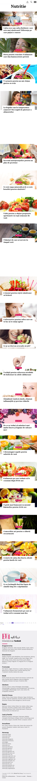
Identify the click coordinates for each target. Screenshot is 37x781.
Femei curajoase (22, 719)
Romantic (10, 648)
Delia (14, 660)
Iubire (31, 648)
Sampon (11, 670)
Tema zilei (23, 725)
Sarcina (4, 687)
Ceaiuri (9, 687)
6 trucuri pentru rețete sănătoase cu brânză (17, 294)
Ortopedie (5, 691)
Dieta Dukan (13, 697)
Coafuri (21, 669)
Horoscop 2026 (6, 734)
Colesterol (13, 688)
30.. (25, 623)
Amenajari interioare (18, 716)
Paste (9, 706)
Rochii (6, 669)
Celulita (20, 670)
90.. (1, 624)
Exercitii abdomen (12, 698)
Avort (18, 690)
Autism (30, 719)
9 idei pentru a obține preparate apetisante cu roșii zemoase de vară (17, 215)
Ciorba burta (5, 711)
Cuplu (27, 648)
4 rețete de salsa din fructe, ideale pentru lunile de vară (17, 559)
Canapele (5, 718)
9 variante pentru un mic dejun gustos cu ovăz (16, 82)
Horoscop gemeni (7, 748)
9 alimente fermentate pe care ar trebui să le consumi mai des (17, 612)
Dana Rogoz (25, 658)
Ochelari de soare (13, 681)
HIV (28, 690)
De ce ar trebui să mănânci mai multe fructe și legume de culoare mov (17, 427)
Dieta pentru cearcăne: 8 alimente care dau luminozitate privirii (17, 55)
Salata (23, 706)
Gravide (15, 719)
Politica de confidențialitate (8, 776)
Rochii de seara (10, 678)
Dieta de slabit (27, 698)
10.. (7, 623)
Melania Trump (6, 661)
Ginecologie (25, 687)
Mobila (27, 716)
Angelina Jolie (18, 658)
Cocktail (15, 707)
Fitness (8, 697)
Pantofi (7, 679)
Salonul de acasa (18, 672)
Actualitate (6, 724)
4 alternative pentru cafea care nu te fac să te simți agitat (17, 320)
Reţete (4, 704)
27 (20, 623)
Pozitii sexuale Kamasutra (25, 649)
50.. (29, 623)
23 (14, 623)
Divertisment (6, 655)
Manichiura (5, 670)
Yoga (24, 697)
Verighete (5, 681)
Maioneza (9, 709)
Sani (30, 669)
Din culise (5, 725)
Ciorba (13, 706)
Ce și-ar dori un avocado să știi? (16, 346)
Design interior (19, 718)
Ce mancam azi (14, 711)
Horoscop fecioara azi (8, 753)
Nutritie (18, 23)
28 (22, 623)
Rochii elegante (14, 679)
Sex (9, 649)
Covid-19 (26, 727)
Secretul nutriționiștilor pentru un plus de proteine (18, 161)
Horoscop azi (6, 737)
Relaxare (20, 697)
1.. (5, 623)
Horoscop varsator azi (8, 760)
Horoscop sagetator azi (8, 759)
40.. (27, 623)
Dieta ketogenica (17, 700)
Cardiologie (5, 690)
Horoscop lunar (6, 744)
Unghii (10, 669)
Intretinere (30, 697)
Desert (4, 709)
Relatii (23, 648)
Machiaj (26, 669)
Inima (13, 687)
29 (23, 623)
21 (10, 623)
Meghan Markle (6, 656)
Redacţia (29, 776)
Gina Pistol (20, 660)
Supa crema (21, 707)
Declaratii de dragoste (8, 651)
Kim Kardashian (25, 656)
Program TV (15, 661)
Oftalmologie (13, 690)
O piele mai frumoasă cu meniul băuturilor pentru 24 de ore (16, 506)
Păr (3, 669)
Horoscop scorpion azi (8, 757)
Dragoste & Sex (7, 646)
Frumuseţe (6, 667)
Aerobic (4, 698)
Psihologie (18, 687)
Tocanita (10, 707)
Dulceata (4, 707)
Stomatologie (6, 688)
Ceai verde (24, 690)
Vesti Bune (21, 727)
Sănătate (5, 685)
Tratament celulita (7, 672)
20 (9, 623)
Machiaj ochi (26, 670)
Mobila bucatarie (7, 716)
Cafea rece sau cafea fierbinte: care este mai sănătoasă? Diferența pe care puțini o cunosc (18, 30)
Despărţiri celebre (12, 727)
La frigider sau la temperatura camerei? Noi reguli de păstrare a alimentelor (17, 109)
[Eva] (5, 2)
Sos (20, 706)
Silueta (10, 700)
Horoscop (5, 732)
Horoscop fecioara (7, 747)
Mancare (4, 706)
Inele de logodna (24, 679)
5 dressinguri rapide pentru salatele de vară (15, 453)
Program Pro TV (23, 661)
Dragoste (4, 648)
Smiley (7, 660)
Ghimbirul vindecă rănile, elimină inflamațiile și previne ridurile (17, 400)
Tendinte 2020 (23, 681)
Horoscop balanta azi (8, 765)
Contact (4, 777)
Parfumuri (16, 669)
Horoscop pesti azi (7, 762)
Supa (31, 706)
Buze (16, 670)
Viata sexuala (17, 648)
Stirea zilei (16, 725)
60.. (31, 623)
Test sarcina (30, 688)
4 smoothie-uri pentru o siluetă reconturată (16, 532)
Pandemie (5, 728)
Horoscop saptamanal (8, 768)
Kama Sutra (14, 649)
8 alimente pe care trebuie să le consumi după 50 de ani (16, 479)
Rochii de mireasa (21, 678)
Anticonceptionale (21, 688)
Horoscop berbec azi (8, 767)
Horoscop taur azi (7, 754)
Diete (3, 697)
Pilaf (14, 709)
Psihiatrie (11, 691)
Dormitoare (11, 718)
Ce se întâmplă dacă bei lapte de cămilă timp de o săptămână (17, 585)
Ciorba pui (29, 709)
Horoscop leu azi (7, 764)
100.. (3, 624)
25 (17, 623)
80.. (35, 623)
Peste (17, 706)
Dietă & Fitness (7, 695)
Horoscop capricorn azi (8, 756)
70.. (33, 623)
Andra (11, 660)
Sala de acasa (26, 700)
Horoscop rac (6, 745)
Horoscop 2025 (6, 736)
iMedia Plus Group (18, 773)
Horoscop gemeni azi (8, 751)
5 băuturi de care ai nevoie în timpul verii (15, 241)
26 (18, 623)
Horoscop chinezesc (8, 740)
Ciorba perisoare (20, 709)
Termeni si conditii (21, 776)
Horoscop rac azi (7, 750)
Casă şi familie (7, 715)
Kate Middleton (16, 656)
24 (15, 623)
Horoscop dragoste (7, 739)
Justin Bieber (27, 660)
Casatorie (5, 649)
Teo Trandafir (10, 658)
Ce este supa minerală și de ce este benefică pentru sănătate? (18, 188)
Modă (4, 676)
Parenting (27, 718)
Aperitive (28, 707)
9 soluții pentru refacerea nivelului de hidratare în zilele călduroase (18, 373)
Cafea (27, 706)
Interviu (10, 725)
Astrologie (5, 742)
